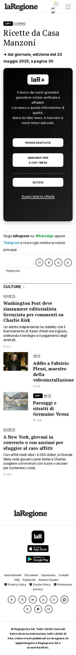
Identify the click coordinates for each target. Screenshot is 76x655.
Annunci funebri (49, 579)
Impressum (48, 575)
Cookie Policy (41, 584)
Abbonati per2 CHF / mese (38, 160)
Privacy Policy (16, 584)
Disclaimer (31, 575)
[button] (12, 599)
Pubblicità (29, 579)
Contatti (64, 575)
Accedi (38, 182)
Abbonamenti (12, 575)
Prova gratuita (38, 142)
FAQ (17, 579)
